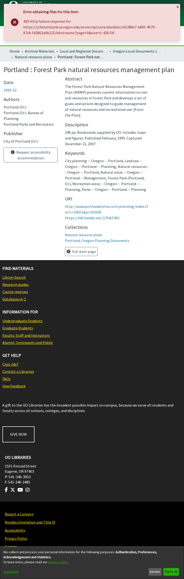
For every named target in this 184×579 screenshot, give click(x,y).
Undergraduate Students (22, 320)
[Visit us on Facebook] (6, 490)
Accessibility (15, 530)
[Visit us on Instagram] (27, 490)
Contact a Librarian (18, 371)
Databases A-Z (14, 299)
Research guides (15, 284)
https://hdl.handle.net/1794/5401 (92, 217)
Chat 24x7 (10, 364)
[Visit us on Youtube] (20, 490)
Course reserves (15, 291)
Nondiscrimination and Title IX (30, 522)
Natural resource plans (33, 56)
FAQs (6, 378)
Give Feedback (13, 386)
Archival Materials (39, 51)
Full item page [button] (83, 251)
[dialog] (92, 563)
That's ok (171, 571)
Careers (11, 546)
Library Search (14, 277)
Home (15, 51)
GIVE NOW (18, 434)
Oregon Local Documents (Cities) (137, 51)
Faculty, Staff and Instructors (26, 335)
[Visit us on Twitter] (12, 490)
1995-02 (10, 90)
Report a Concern (19, 514)
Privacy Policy (16, 538)
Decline (155, 571)
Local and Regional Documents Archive (84, 51)
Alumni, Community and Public (27, 342)
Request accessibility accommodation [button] (33, 155)
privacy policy (58, 562)
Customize (11, 571)
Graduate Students (17, 328)
